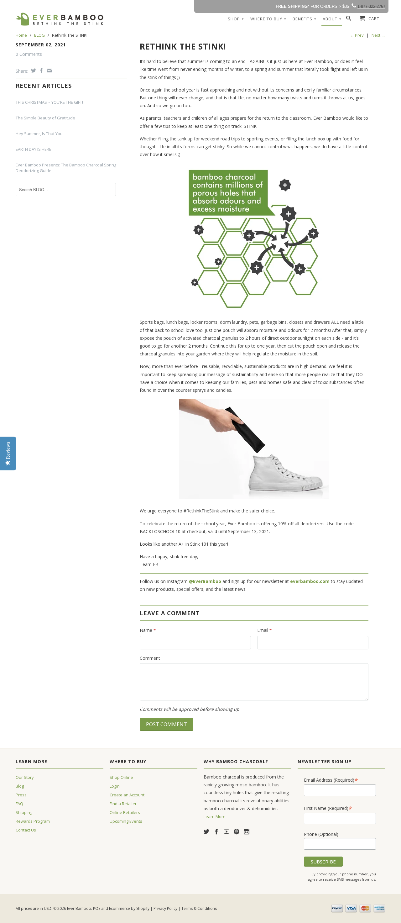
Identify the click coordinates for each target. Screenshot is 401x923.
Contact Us (26, 830)
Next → (378, 35)
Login (115, 786)
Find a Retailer (123, 803)
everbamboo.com (310, 581)
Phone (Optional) (321, 834)
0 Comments (29, 54)
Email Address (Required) (331, 780)
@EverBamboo (205, 581)
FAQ (19, 803)
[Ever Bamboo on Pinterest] (236, 831)
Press (21, 795)
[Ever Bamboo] (59, 19)
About (332, 19)
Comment (150, 658)
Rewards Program (33, 821)
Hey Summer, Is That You (39, 133)
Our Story (25, 777)
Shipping (24, 812)
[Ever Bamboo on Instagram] (246, 831)
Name (148, 630)
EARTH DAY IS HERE (33, 149)
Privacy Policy (165, 908)
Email (264, 630)
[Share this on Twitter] (32, 70)
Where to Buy (268, 19)
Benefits (304, 19)
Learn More (215, 816)
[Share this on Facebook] (40, 70)
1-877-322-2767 (371, 6)
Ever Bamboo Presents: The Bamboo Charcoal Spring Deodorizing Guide (66, 167)
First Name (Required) (328, 808)
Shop (236, 19)
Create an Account (127, 795)
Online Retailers (125, 812)
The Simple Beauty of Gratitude (45, 118)
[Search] (349, 19)
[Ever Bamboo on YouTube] (226, 831)
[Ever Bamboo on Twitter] (206, 831)
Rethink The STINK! (183, 46)
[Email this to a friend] (48, 70)
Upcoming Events (126, 821)
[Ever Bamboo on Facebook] (216, 831)
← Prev (357, 35)
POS (96, 908)
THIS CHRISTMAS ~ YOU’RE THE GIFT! (49, 102)
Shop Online (121, 777)
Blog (20, 786)
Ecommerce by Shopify (129, 908)
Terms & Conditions (199, 908)
